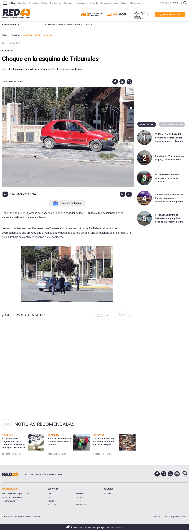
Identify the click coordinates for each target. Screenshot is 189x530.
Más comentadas (172, 124)
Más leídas (146, 124)
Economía (52, 504)
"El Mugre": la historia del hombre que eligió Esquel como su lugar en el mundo (169, 137)
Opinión (51, 497)
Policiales (80, 497)
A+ (123, 194)
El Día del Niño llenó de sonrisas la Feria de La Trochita (68, 24)
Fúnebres (107, 494)
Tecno (78, 501)
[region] (161, 52)
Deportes (79, 494)
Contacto (156, 516)
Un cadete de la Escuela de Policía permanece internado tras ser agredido (169, 198)
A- (129, 194)
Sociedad (8, 50)
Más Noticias (81, 504)
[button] (114, 82)
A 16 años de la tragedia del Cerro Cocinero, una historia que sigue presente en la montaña (14, 444)
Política (51, 501)
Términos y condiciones (175, 516)
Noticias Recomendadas (44, 424)
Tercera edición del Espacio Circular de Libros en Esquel (103, 441)
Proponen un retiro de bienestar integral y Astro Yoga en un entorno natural (169, 218)
